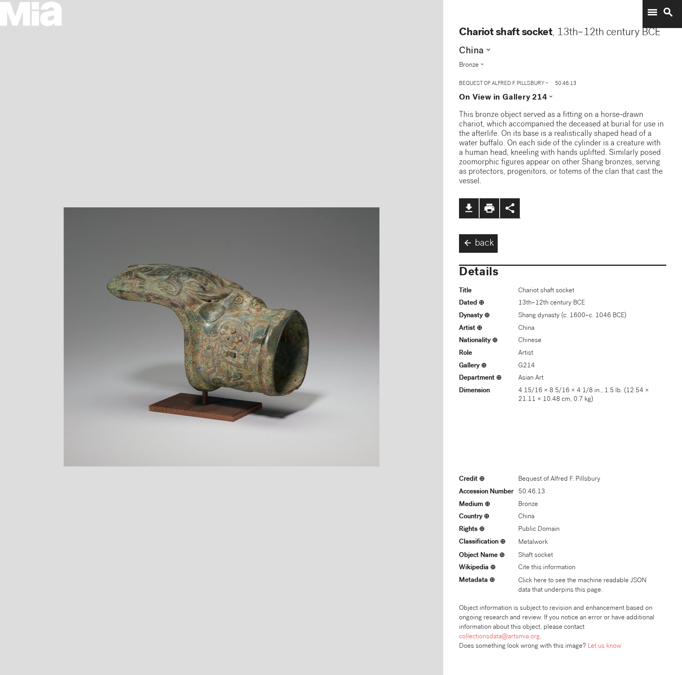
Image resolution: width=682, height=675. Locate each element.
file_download (469, 208)
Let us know (604, 646)
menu (652, 12)
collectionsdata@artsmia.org (499, 637)
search (668, 12)
